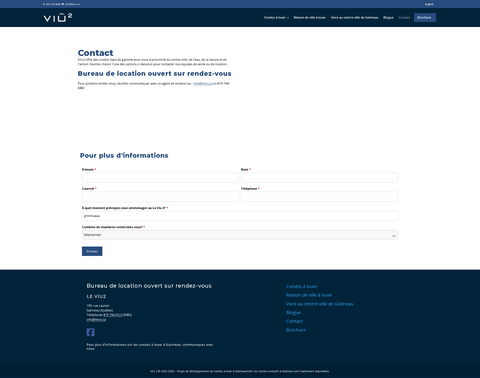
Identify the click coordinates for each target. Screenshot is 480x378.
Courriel (89, 189)
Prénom (89, 169)
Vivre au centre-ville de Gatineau (354, 17)
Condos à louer (275, 17)
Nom (246, 169)
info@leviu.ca (72, 4)
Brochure (424, 17)
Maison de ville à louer (310, 17)
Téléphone (250, 189)
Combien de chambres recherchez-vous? (113, 227)
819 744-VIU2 (113, 315)
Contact (404, 17)
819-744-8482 (53, 4)
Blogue (388, 17)
